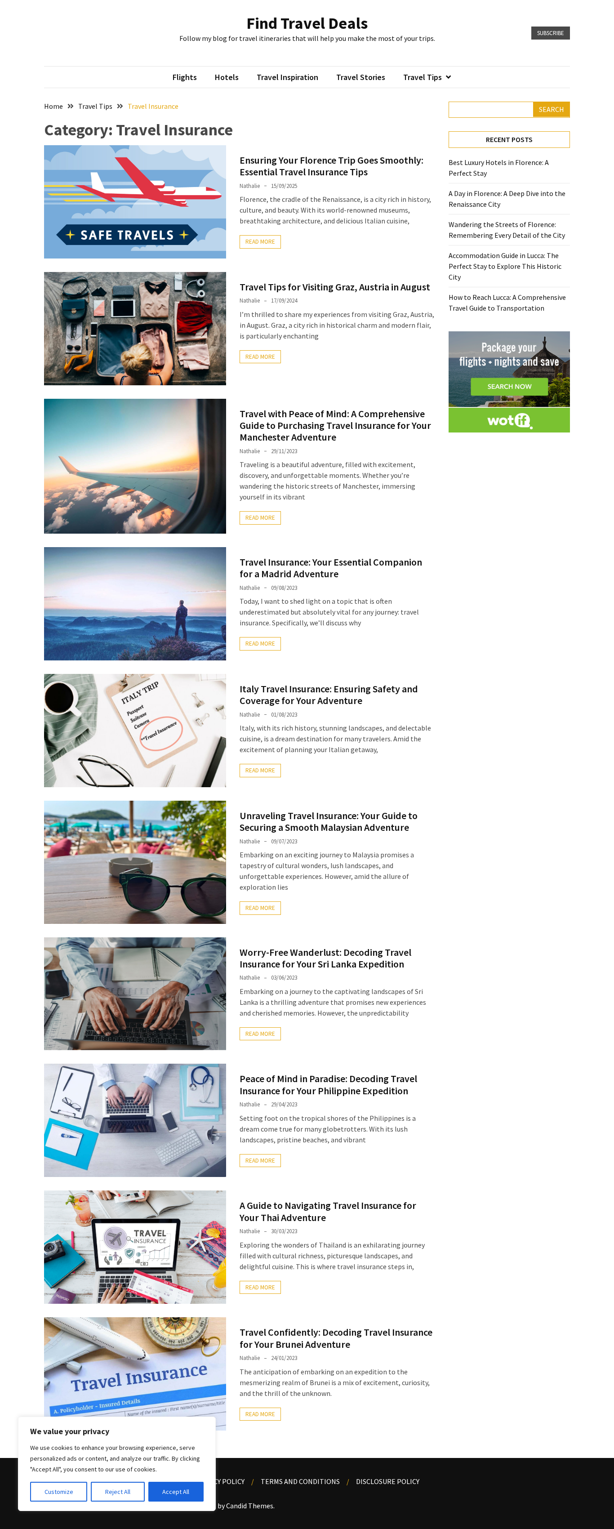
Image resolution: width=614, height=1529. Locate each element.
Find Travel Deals (307, 23)
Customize (58, 1492)
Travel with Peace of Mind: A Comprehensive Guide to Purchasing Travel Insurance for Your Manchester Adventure (335, 425)
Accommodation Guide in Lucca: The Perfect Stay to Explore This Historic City (505, 266)
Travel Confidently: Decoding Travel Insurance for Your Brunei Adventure (336, 1338)
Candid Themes (249, 1505)
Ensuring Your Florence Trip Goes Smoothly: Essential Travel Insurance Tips (331, 166)
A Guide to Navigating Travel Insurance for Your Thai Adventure (328, 1211)
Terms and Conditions (300, 1481)
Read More (260, 241)
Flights (185, 77)
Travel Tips (422, 77)
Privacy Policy (220, 1481)
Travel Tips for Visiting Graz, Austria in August (335, 287)
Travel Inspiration (287, 77)
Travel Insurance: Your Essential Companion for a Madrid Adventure (331, 568)
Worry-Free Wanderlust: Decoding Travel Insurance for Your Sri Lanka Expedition (325, 958)
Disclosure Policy (387, 1481)
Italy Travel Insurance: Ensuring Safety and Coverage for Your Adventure (329, 694)
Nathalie (250, 186)
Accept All (175, 1492)
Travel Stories (360, 77)
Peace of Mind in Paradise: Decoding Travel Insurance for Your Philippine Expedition (328, 1084)
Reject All (117, 1492)
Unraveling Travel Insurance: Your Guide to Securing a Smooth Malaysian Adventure (329, 821)
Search (551, 109)
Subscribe (550, 33)
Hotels (227, 77)
